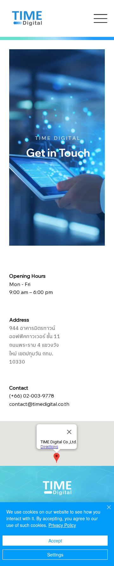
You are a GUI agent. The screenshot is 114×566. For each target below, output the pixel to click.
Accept (55, 540)
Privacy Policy (62, 525)
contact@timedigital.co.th (39, 404)
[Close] (105, 511)
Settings (55, 554)
